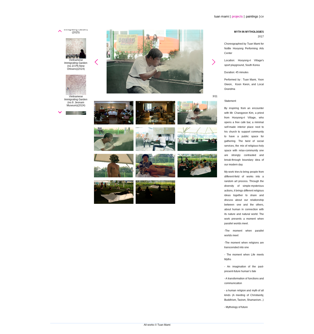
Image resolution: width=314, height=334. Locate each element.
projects (238, 16)
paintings (252, 16)
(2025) (76, 32)
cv (262, 16)
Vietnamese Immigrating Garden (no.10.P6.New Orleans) (75, 64)
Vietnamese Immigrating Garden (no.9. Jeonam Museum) (75, 101)
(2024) (81, 68)
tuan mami (222, 16)
